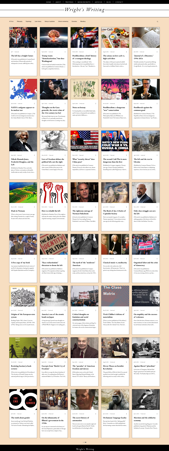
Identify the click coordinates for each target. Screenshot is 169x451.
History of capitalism (50, 21)
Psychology (28, 21)
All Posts (11, 21)
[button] (157, 22)
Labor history (38, 21)
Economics (74, 21)
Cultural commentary (63, 21)
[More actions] (35, 52)
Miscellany (82, 21)
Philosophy (19, 21)
